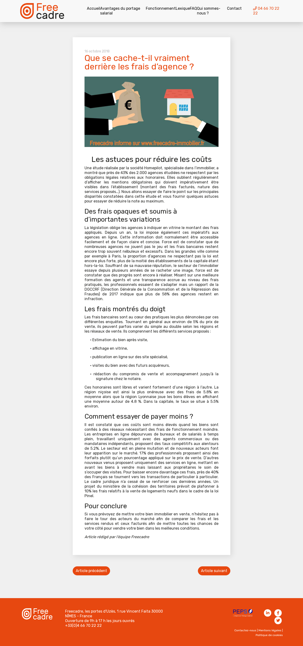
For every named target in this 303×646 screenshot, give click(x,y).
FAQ (193, 8)
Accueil (93, 8)
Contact (234, 8)
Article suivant (214, 570)
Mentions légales (269, 630)
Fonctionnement (161, 8)
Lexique (183, 8)
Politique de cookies (269, 635)
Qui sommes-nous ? (208, 10)
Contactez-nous (245, 630)
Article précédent (91, 570)
